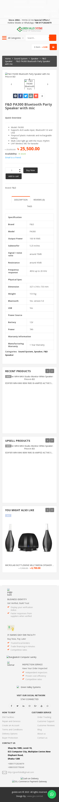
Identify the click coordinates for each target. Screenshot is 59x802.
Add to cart (13, 176)
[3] (36, 96)
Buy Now (30, 170)
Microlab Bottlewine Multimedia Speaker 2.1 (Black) (29, 565)
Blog (54, 16)
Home (8, 58)
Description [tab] (20, 199)
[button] (52, 794)
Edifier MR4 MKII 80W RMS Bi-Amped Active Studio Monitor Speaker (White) (29, 383)
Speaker (34, 58)
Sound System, (26, 351)
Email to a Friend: (13, 157)
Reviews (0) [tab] (39, 199)
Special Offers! (50, 11)
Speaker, (38, 351)
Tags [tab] (29, 206)
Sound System (20, 58)
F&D (14, 187)
